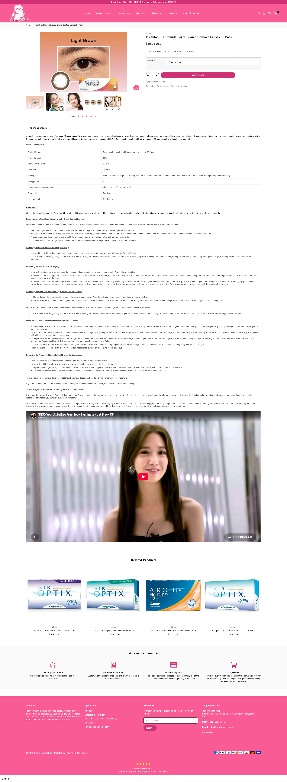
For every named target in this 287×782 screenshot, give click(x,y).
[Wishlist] (269, 13)
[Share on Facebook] (78, 116)
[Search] (258, 13)
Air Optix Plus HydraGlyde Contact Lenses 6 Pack (233, 631)
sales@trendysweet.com (220, 727)
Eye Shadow (123, 13)
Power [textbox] (151, 60)
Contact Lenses (103, 13)
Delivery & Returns (175, 51)
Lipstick (139, 13)
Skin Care (155, 13)
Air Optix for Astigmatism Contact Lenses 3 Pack (113, 631)
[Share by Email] (95, 116)
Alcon (148, 33)
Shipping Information (95, 715)
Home (87, 13)
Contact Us (90, 723)
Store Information (191, 13)
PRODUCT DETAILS (38, 128)
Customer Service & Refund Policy (101, 719)
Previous (28, 62)
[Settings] (264, 13)
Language (171, 13)
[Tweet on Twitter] (82, 116)
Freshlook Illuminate (179, 86)
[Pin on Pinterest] (87, 116)
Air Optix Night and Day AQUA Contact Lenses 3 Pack (173, 631)
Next (138, 62)
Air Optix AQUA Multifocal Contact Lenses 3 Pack (54, 631)
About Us (89, 711)
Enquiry (192, 51)
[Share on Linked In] (91, 116)
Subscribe (150, 728)
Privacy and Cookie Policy (97, 727)
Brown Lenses (163, 86)
